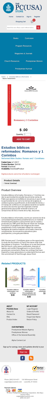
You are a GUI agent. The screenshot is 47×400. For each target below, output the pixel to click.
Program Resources (24, 46)
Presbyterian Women (34, 61)
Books (15, 38)
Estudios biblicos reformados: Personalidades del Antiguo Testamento (29, 292)
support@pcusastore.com (13, 382)
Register (37, 17)
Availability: (5, 169)
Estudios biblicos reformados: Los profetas (13, 291)
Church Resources (11, 61)
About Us (10, 312)
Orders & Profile (33, 312)
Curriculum (29, 38)
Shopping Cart (21, 21)
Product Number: (7, 164)
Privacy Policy (25, 394)
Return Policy (32, 320)
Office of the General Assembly (23, 335)
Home (11, 17)
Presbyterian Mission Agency (23, 330)
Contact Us (20, 17)
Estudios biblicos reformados (19, 77)
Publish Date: (6, 162)
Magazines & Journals (23, 53)
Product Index (12, 320)
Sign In (29, 17)
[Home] (22, 13)
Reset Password (33, 314)
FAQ (8, 317)
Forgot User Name (33, 317)
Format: (4, 167)
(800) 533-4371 (14, 379)
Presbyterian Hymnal (23, 69)
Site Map (40, 393)
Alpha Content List (19, 340)
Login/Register (32, 309)
